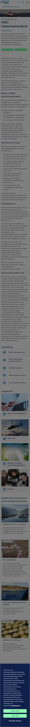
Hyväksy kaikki (15, 711)
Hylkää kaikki (15, 716)
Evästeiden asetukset (15, 720)
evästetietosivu (15, 705)
